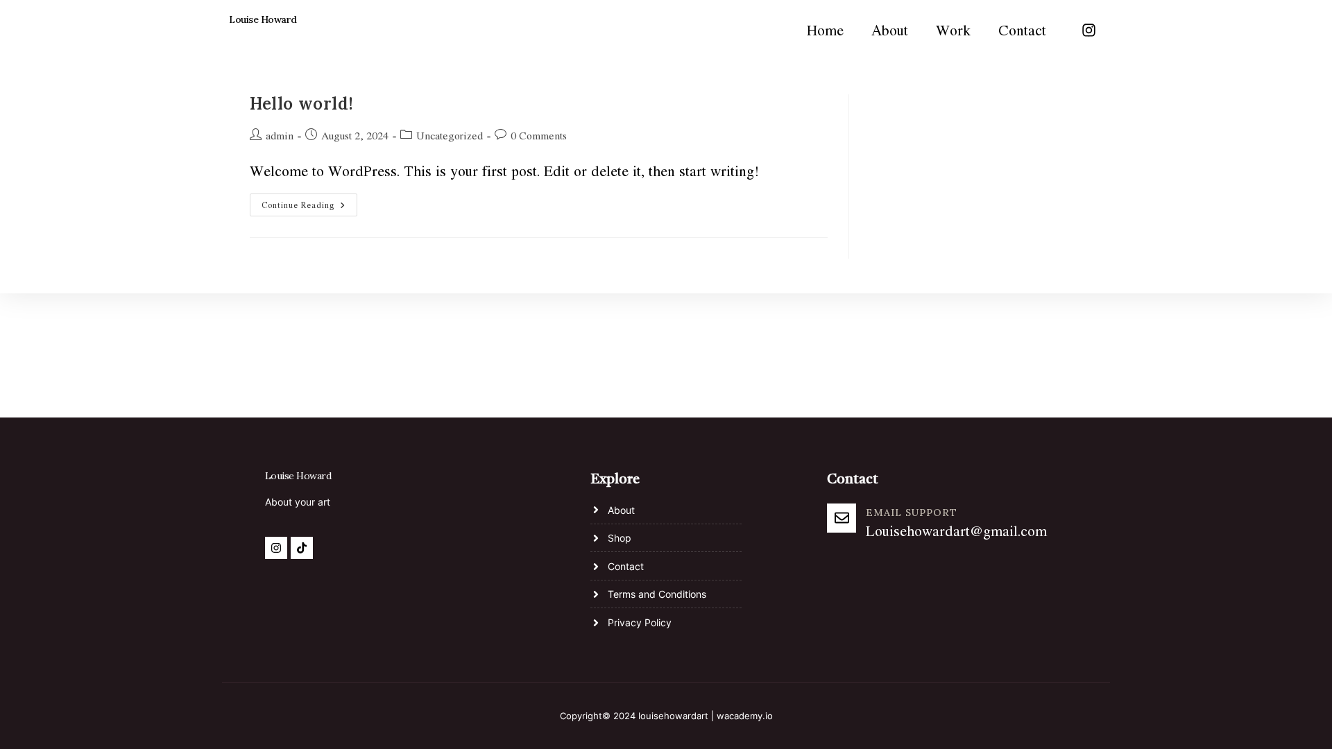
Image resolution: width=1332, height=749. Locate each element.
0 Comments (539, 135)
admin (279, 135)
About (889, 29)
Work (953, 29)
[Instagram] (1088, 29)
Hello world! (301, 103)
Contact (1022, 29)
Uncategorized (449, 135)
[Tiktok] (302, 548)
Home (825, 29)
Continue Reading (309, 202)
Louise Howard (263, 19)
